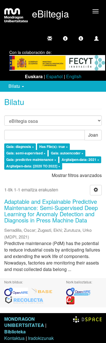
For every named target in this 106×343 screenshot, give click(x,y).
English (73, 76)
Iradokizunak (41, 338)
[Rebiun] (70, 299)
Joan (93, 135)
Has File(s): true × (53, 146)
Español (54, 76)
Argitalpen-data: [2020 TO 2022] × (33, 166)
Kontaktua (14, 338)
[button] (65, 38)
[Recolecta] (24, 299)
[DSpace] (87, 319)
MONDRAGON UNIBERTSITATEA (24, 322)
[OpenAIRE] (17, 291)
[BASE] (42, 291)
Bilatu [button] (14, 86)
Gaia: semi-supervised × (26, 153)
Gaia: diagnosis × (20, 146)
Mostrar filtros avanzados (77, 175)
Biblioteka (15, 331)
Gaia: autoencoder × (67, 153)
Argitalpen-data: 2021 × (80, 159)
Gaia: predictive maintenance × (31, 159)
